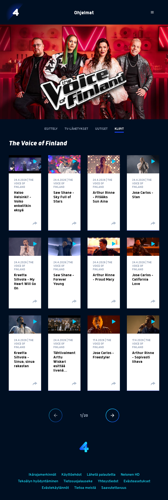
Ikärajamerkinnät (42, 475)
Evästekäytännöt (55, 488)
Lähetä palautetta (101, 475)
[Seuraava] (112, 415)
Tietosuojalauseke (78, 481)
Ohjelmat (84, 13)
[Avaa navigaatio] (152, 12)
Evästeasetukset (137, 481)
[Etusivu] (15, 12)
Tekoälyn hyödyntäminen (38, 481)
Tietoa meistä (85, 488)
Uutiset (101, 129)
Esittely (51, 129)
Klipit (119, 129)
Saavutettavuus (113, 488)
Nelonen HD (130, 475)
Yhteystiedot (108, 481)
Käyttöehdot (71, 475)
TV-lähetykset (76, 129)
